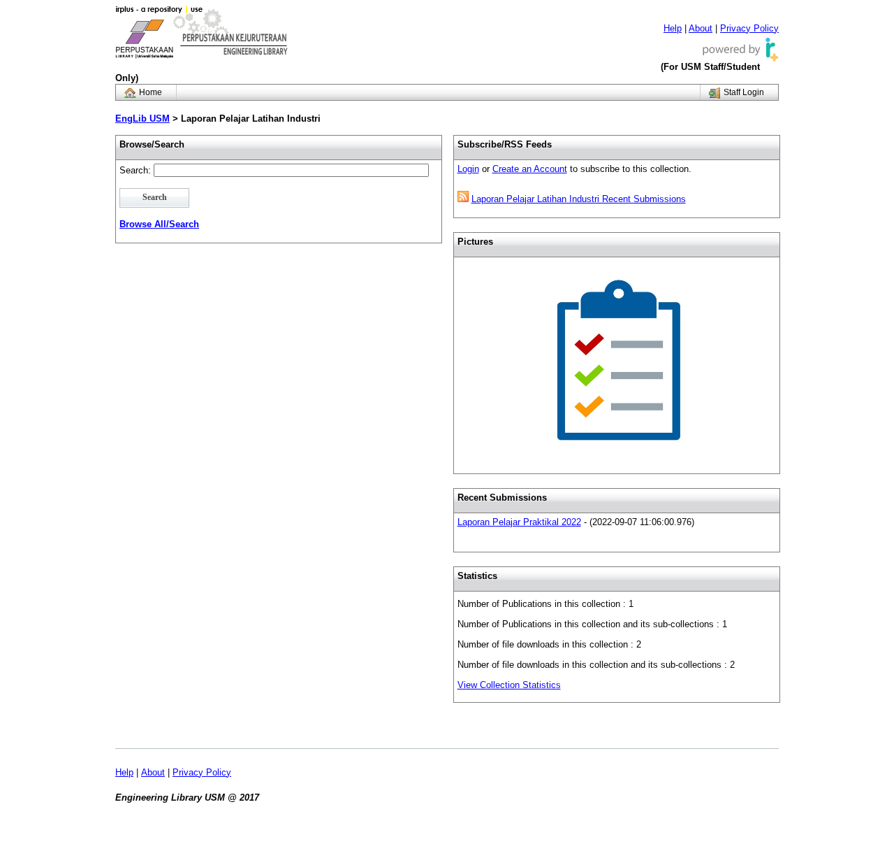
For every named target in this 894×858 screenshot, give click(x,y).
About (700, 28)
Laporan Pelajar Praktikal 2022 (519, 522)
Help (673, 28)
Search (154, 197)
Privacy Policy (749, 28)
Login (468, 169)
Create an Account (529, 169)
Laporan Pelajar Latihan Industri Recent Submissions (578, 199)
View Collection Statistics (509, 685)
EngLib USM (142, 118)
